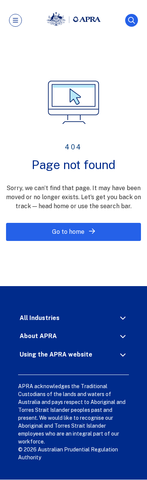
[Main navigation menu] (15, 20)
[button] (73, 318)
